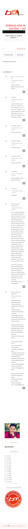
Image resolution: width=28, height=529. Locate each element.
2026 (7, 456)
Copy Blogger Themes (20, 525)
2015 (7, 477)
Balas (24, 91)
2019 (7, 469)
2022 (7, 463)
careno (13, 97)
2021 (7, 465)
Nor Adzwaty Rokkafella (15, 204)
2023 (7, 461)
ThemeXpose (13, 525)
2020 (7, 467)
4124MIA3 (14, 171)
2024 (7, 459)
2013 (7, 481)
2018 (7, 471)
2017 (7, 473)
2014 (7, 479)
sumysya (14, 188)
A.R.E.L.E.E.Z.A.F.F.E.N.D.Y (18, 77)
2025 (7, 458)
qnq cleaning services (16, 293)
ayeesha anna (15, 125)
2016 (7, 475)
